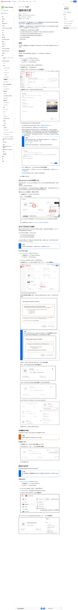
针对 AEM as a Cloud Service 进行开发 (8, 140)
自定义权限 (5, 104)
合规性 (3, 161)
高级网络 (5, 116)
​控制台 (32, 22)
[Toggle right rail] (63, 4)
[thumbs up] (42, 608)
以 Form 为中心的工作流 (5, 39)
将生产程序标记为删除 (68, 23)
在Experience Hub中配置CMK (69, 21)
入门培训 (3, 25)
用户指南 (27, 7)
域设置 (4, 120)
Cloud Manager (23, 16)
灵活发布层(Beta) (47, 125)
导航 (4, 63)
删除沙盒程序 (47, 246)
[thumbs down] (44, 608)
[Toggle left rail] (14, 4)
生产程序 (46, 26)
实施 (2, 55)
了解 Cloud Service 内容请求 (8, 132)
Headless (3, 53)
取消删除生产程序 (67, 25)
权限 (64, 16)
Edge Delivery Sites (6, 118)
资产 (2, 32)
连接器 (3, 156)
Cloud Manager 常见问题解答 (8, 136)
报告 (4, 107)
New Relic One (5, 109)
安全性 (3, 21)
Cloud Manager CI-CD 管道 (7, 95)
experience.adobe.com (25, 58)
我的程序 (23, 490)
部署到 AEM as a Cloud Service (7, 149)
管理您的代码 (5, 91)
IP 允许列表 (5, 127)
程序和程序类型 (7, 67)
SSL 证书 (4, 123)
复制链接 (69, 12)
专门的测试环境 (6, 89)
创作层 (4, 151)
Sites (3, 30)
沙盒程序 (20, 27)
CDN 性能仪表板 (6, 134)
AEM (23, 7)
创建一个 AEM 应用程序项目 (7, 84)
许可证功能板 (5, 129)
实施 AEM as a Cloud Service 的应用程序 (8, 58)
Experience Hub (4, 23)
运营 (2, 158)
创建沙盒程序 (44, 127)
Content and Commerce (6, 48)
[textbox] (7, 10)
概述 (2, 16)
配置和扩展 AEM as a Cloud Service (7, 147)
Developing (29, 16)
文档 (19, 7)
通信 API (3, 41)
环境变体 (5, 93)
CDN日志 (49, 139)
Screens (3, 46)
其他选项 (24, 173)
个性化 (4, 144)
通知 (4, 114)
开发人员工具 (5, 142)
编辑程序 (5, 79)
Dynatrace (5, 111)
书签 (65, 12)
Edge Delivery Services (5, 50)
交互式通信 (3, 37)
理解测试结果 (5, 100)
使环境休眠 (6, 81)
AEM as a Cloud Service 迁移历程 (7, 28)
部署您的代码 (5, 98)
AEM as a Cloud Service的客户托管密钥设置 (39, 222)
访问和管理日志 (6, 102)
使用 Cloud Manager (6, 61)
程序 (4, 65)
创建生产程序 (38, 127)
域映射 (4, 125)
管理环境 (5, 86)
